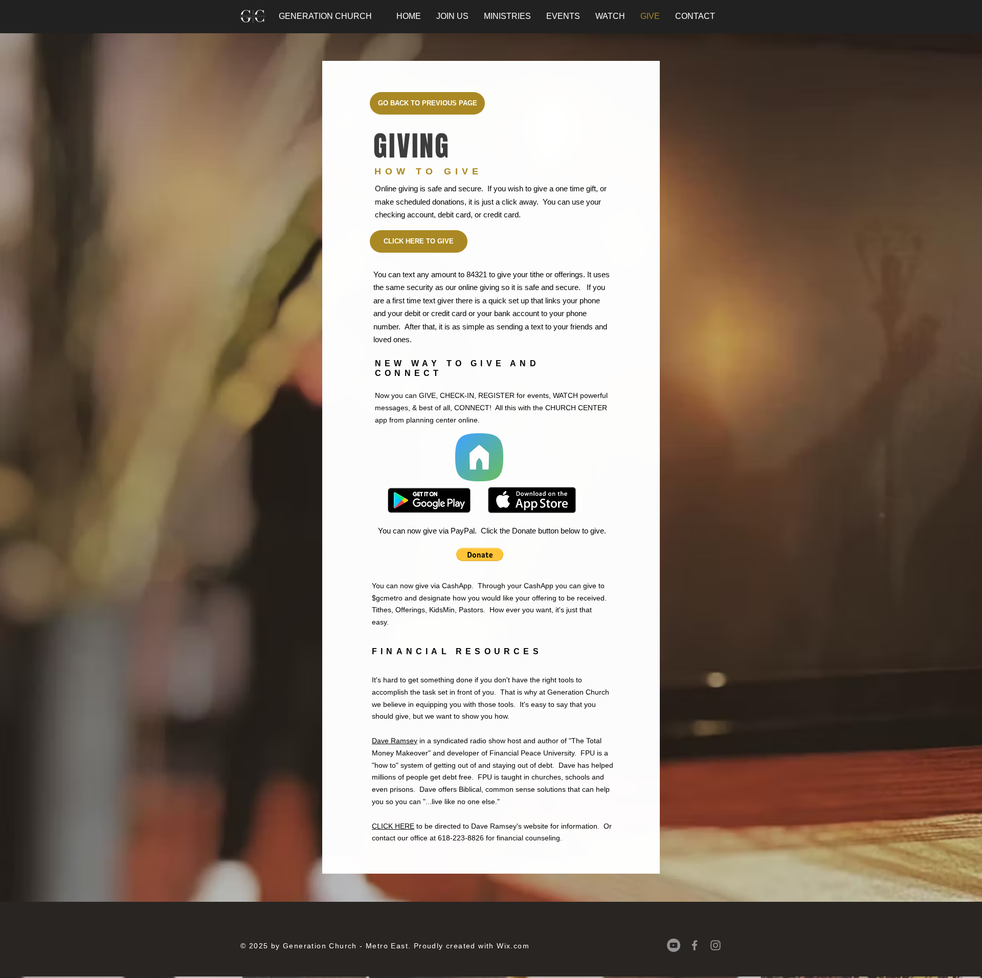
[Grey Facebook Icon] (694, 945)
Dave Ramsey (394, 741)
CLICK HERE (393, 826)
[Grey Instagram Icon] (715, 945)
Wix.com (513, 946)
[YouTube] (673, 945)
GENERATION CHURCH (325, 16)
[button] (479, 554)
